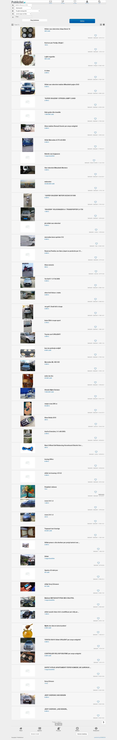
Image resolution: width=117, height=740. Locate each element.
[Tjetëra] (104, 722)
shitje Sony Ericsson (52, 584)
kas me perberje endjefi (53, 348)
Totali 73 (16, 25)
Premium (58, 730)
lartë (59, 724)
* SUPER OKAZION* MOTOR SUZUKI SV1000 (60, 195)
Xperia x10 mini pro (51, 570)
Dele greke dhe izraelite (53, 112)
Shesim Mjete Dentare (52, 390)
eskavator (48, 182)
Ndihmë (77, 730)
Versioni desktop (82, 734)
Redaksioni (96, 730)
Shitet (47, 556)
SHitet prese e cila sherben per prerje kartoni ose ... (62, 542)
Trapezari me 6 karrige (52, 529)
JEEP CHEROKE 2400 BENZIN (55, 695)
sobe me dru (49, 376)
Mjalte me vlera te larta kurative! (55, 626)
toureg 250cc (49, 459)
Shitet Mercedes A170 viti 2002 (55, 140)
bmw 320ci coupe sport (53, 320)
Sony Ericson (49, 681)
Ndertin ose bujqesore (52, 154)
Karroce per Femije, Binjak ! (54, 43)
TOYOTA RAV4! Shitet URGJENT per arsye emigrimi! (63, 640)
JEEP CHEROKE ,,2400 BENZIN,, (56, 709)
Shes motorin (49, 265)
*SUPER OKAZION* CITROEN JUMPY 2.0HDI (60, 98)
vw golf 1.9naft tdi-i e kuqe (53, 306)
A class (47, 70)
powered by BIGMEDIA (100, 737)
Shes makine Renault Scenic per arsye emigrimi (61, 126)
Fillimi (20, 730)
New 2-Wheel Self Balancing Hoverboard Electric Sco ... (64, 445)
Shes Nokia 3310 (50, 417)
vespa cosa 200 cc (51, 404)
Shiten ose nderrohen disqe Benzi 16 (57, 29)
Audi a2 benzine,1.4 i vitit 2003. (55, 431)
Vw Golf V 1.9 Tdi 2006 (52, 279)
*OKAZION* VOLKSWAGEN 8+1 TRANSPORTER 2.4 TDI (64, 209)
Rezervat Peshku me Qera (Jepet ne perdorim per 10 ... (63, 251)
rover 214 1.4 (49, 501)
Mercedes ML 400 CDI (52, 362)
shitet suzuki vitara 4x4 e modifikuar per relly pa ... (62, 612)
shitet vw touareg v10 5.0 (53, 473)
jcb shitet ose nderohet (52, 223)
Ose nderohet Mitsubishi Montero (56, 168)
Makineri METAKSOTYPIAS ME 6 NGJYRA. (59, 598)
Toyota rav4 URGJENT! (53, 334)
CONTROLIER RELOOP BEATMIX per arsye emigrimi (63, 653)
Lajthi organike (50, 57)
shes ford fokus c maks (53, 293)
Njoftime (39, 730)
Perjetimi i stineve (51, 487)
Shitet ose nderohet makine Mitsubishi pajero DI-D (62, 84)
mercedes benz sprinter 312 (54, 237)
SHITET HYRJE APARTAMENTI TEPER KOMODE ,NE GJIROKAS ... (68, 667)
